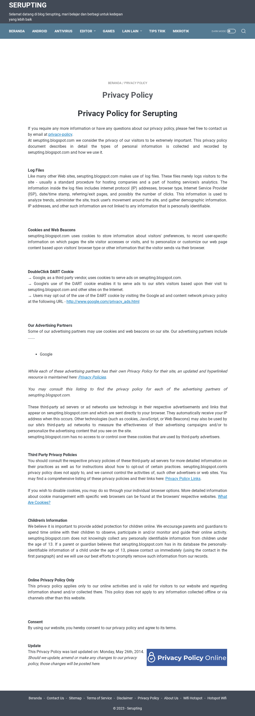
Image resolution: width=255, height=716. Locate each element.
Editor (86, 31)
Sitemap (75, 698)
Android (39, 31)
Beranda (17, 31)
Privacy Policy (148, 698)
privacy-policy (60, 134)
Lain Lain (130, 31)
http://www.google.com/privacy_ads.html (102, 301)
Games (109, 31)
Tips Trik (157, 31)
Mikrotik (181, 31)
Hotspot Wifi (217, 698)
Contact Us (55, 698)
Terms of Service (99, 698)
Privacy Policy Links (182, 478)
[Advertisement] (127, 59)
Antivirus (63, 31)
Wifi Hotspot (192, 698)
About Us (171, 698)
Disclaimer (125, 698)
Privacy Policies (92, 377)
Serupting (28, 5)
